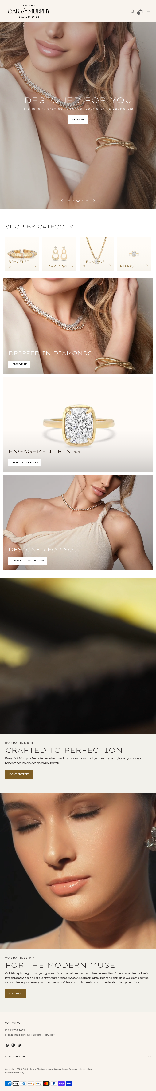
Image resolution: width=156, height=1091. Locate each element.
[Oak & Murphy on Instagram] (13, 1045)
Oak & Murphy (29, 1069)
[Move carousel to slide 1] (69, 90)
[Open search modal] (132, 11)
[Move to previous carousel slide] (62, 90)
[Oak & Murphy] (29, 11)
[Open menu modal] (149, 11)
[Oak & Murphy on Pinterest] (19, 1045)
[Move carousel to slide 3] (78, 90)
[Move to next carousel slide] (93, 90)
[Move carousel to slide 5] (87, 90)
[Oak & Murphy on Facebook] (7, 1045)
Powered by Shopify (14, 1072)
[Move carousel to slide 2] (73, 90)
